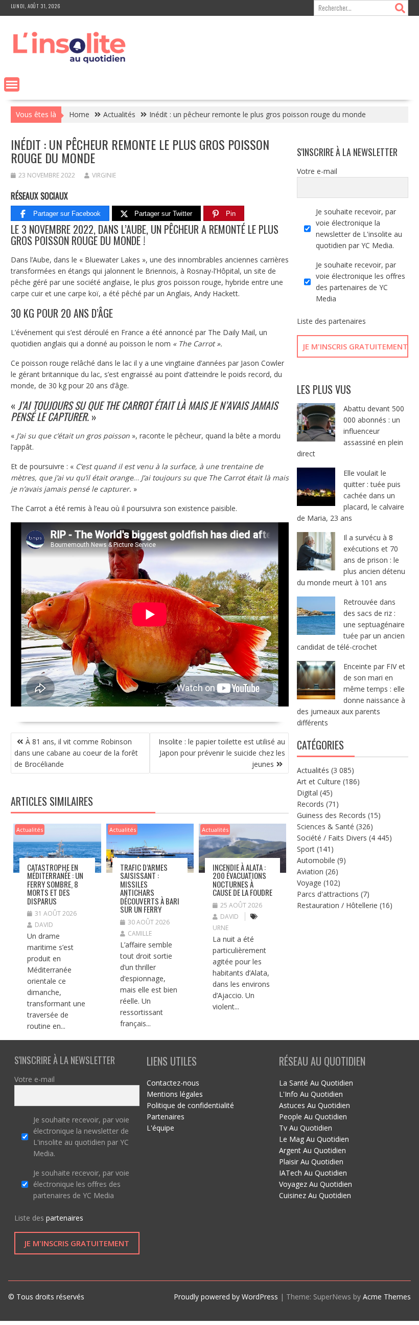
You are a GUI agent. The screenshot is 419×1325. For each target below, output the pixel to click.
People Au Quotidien (313, 1116)
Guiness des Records (331, 815)
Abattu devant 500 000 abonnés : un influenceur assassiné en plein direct (350, 431)
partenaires (347, 321)
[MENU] (11, 84)
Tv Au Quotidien (305, 1128)
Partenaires (165, 1116)
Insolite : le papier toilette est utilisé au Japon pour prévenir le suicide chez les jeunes (221, 753)
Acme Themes (387, 1296)
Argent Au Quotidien (312, 1150)
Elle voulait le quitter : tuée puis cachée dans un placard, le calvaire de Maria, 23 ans (350, 495)
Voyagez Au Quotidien (315, 1184)
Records (310, 804)
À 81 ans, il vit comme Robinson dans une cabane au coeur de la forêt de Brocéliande (76, 753)
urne (220, 927)
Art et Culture (319, 781)
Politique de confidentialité (190, 1105)
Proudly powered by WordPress (226, 1296)
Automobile (316, 860)
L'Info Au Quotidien (311, 1094)
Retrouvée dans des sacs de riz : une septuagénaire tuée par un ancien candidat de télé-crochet (351, 624)
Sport (306, 849)
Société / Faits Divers (332, 838)
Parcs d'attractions (328, 894)
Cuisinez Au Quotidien (315, 1195)
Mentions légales (175, 1094)
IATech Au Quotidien (313, 1173)
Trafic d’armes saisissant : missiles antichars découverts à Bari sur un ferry (149, 888)
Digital (307, 793)
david (44, 924)
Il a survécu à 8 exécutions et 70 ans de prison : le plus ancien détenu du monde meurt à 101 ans (351, 560)
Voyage (309, 883)
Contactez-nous (173, 1083)
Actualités (29, 829)
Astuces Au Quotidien (314, 1105)
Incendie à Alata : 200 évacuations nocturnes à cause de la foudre (242, 880)
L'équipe (160, 1128)
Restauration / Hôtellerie (337, 905)
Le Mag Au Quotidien (314, 1139)
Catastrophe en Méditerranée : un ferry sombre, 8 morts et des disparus (55, 884)
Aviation (310, 871)
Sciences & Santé (325, 826)
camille (140, 933)
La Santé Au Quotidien (316, 1083)
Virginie (104, 175)
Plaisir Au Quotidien (311, 1161)
